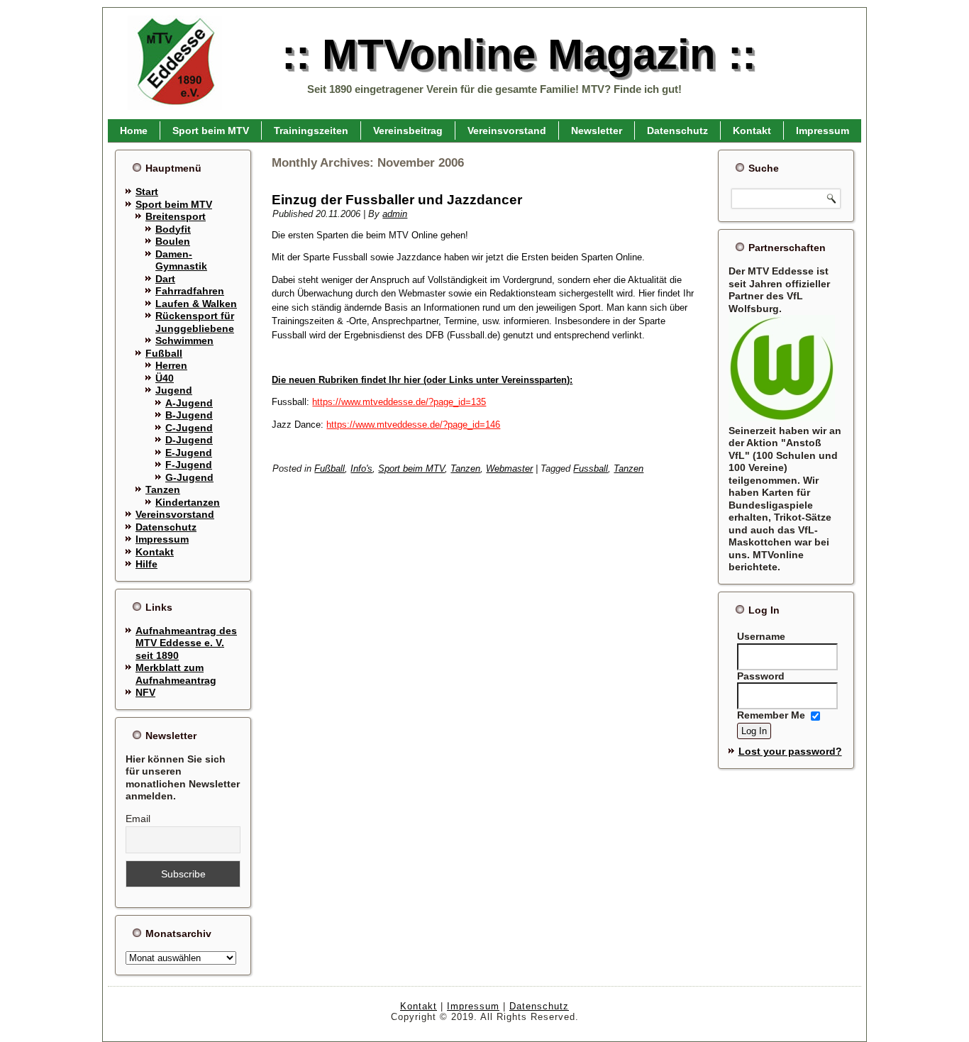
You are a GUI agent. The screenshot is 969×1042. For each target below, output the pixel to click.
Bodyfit (173, 229)
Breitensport (175, 216)
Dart (165, 278)
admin (394, 214)
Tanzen (162, 489)
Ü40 (164, 378)
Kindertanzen (187, 502)
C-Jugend (189, 427)
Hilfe (146, 564)
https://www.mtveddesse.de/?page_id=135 (399, 402)
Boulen (172, 241)
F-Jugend (188, 464)
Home (134, 130)
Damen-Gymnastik (181, 260)
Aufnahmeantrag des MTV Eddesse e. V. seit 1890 (186, 643)
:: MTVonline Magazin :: (519, 54)
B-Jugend (189, 415)
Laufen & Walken (196, 303)
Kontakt (752, 130)
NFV (145, 692)
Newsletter (596, 130)
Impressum (822, 130)
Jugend (173, 390)
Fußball (163, 353)
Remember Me (771, 715)
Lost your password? (790, 751)
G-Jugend (189, 477)
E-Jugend (188, 452)
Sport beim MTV (210, 130)
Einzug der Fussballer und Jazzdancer (397, 199)
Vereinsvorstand (506, 130)
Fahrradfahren (189, 290)
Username (761, 636)
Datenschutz (677, 130)
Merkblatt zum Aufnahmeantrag (175, 674)
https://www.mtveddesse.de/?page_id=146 (413, 424)
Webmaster (509, 468)
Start (146, 191)
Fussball (590, 468)
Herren (171, 365)
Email (138, 818)
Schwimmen (184, 340)
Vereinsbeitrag (408, 130)
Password (761, 676)
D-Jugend (189, 439)
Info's (361, 468)
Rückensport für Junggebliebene (194, 322)
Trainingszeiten (311, 130)
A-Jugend (189, 403)
